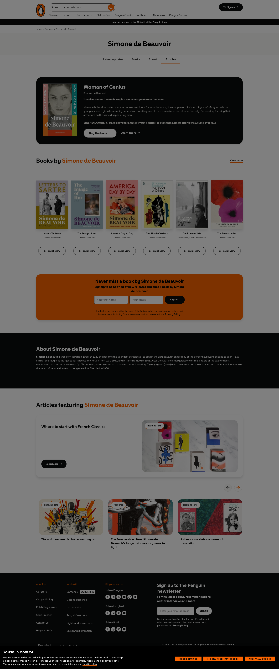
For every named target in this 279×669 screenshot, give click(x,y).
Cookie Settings (188, 659)
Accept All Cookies (260, 659)
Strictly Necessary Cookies (223, 659)
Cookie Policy (90, 664)
